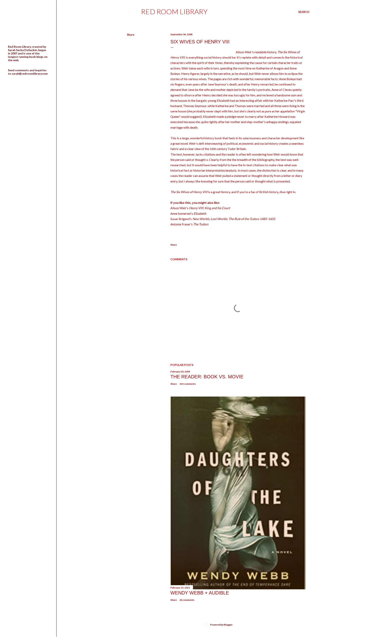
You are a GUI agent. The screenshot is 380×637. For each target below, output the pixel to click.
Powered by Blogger (221, 624)
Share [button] (130, 34)
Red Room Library (174, 11)
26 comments (187, 599)
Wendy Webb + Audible (199, 592)
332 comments (188, 383)
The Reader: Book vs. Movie (206, 376)
